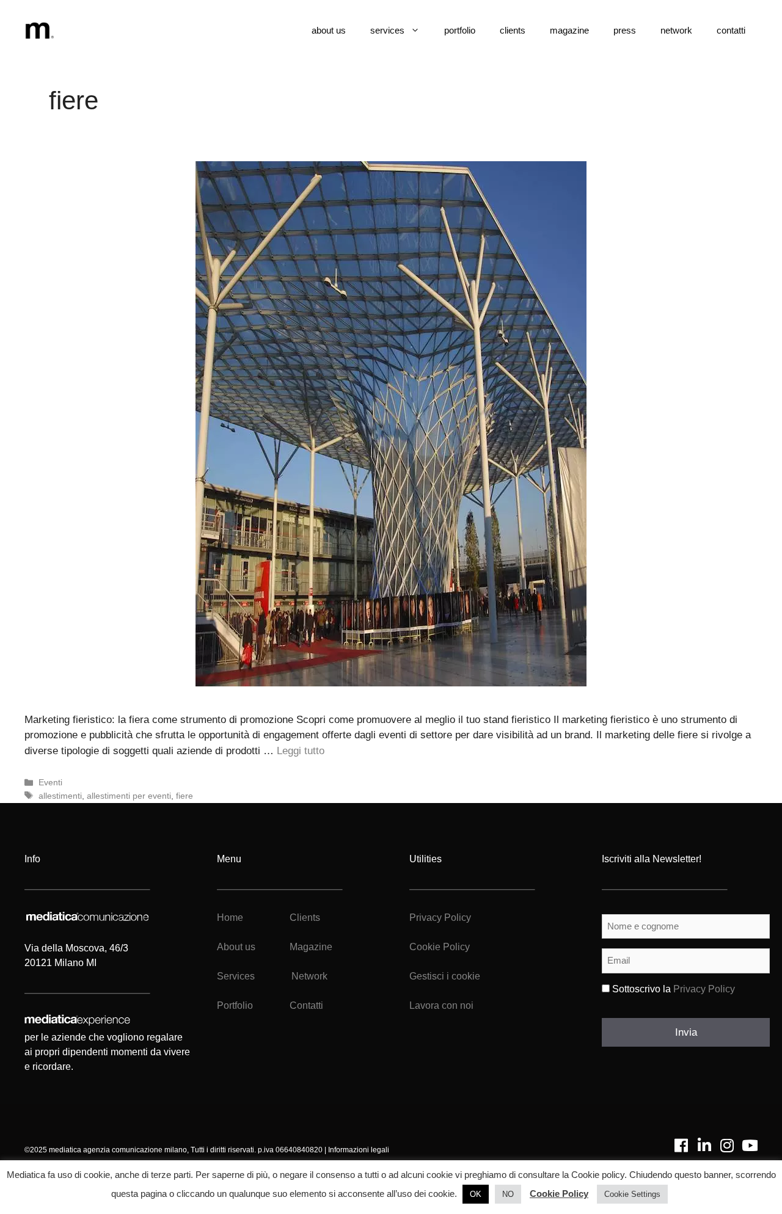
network (676, 30)
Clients (303, 917)
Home (230, 917)
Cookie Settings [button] (632, 1194)
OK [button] (475, 1194)
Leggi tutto (300, 751)
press (624, 30)
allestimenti (60, 796)
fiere (184, 796)
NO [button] (508, 1194)
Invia (686, 1032)
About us (236, 947)
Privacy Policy (440, 917)
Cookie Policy (439, 947)
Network (309, 976)
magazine (569, 30)
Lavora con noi (441, 1005)
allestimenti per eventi (129, 796)
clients (512, 30)
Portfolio (235, 1005)
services (387, 30)
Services (236, 976)
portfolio (459, 30)
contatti (731, 30)
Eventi (50, 782)
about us (329, 30)
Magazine (311, 947)
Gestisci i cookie (444, 976)
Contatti (306, 1005)
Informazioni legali (358, 1150)
